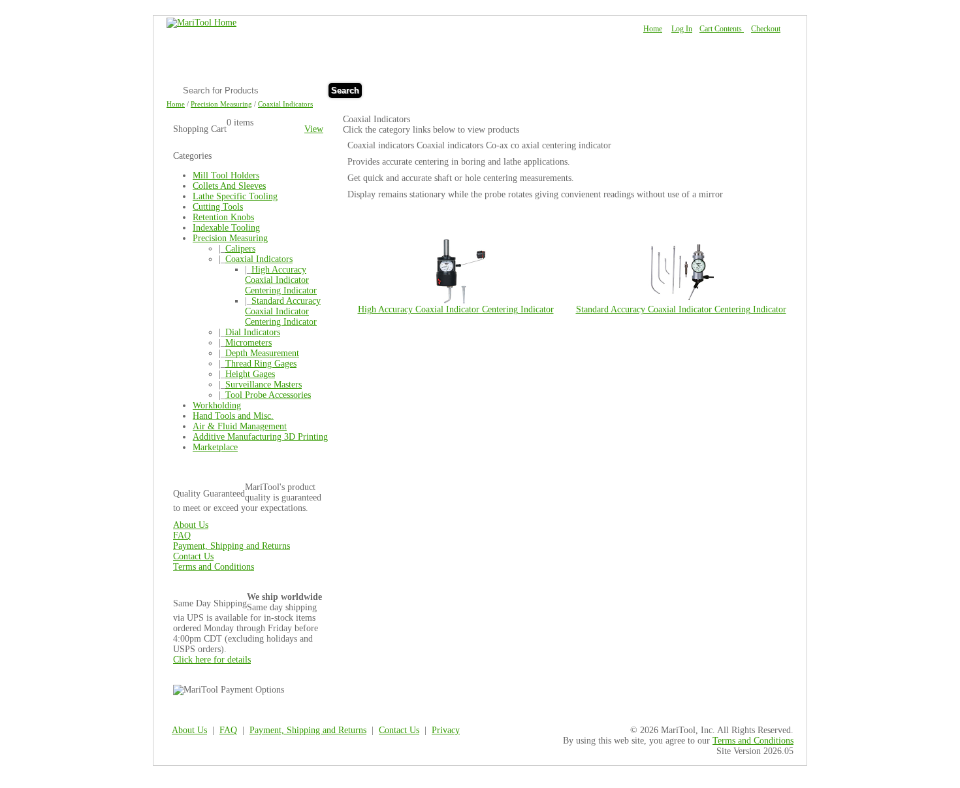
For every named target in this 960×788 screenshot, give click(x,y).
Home (652, 28)
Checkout (765, 28)
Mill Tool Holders (226, 175)
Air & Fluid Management (240, 426)
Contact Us (760, 89)
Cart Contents (721, 28)
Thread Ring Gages (260, 364)
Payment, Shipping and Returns (231, 546)
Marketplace (215, 447)
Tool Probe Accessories (268, 395)
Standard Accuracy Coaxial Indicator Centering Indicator (283, 311)
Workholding (217, 405)
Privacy (446, 730)
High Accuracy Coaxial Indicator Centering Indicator (281, 280)
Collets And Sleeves (229, 186)
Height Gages (250, 374)
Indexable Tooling (226, 228)
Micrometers (248, 343)
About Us (674, 89)
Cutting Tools (218, 207)
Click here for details (212, 660)
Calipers (240, 249)
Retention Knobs (223, 217)
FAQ (716, 89)
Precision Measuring (221, 104)
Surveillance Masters (263, 384)
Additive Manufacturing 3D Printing (260, 437)
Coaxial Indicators (285, 104)
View (313, 129)
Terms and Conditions (213, 567)
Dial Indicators (252, 332)
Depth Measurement (262, 353)
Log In (681, 28)
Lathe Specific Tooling (235, 196)
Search (345, 90)
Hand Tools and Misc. (233, 416)
